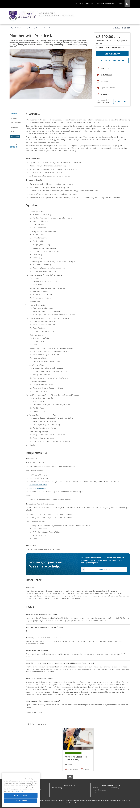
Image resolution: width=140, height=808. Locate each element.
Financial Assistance (99, 790)
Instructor (14, 127)
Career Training (57, 788)
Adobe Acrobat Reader (38, 488)
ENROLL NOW (112, 53)
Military (95, 788)
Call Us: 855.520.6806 (121, 28)
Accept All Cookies (21, 795)
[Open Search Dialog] (127, 3)
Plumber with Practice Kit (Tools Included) (76, 758)
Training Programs (20, 28)
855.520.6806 (14, 147)
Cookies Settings (21, 801)
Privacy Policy (73, 803)
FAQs (12, 132)
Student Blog (115, 788)
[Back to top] (70, 785)
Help (94, 792)
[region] (21, 790)
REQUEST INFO (120, 101)
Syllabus (13, 118)
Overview (13, 114)
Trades (31, 28)
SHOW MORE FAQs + (34, 712)
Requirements (15, 123)
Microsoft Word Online (38, 485)
